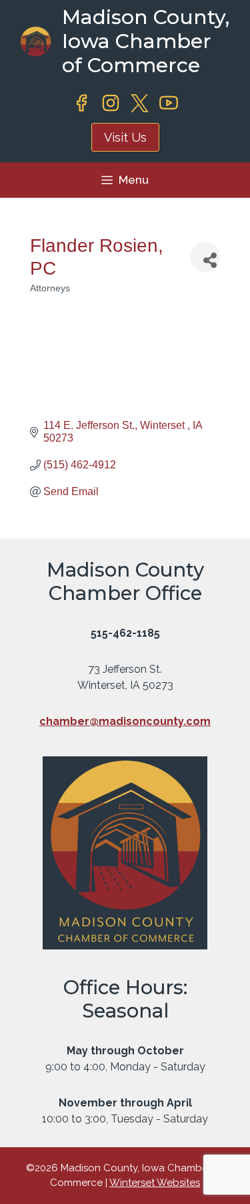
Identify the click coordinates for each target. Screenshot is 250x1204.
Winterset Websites (154, 1183)
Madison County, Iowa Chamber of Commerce (145, 41)
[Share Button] (205, 257)
